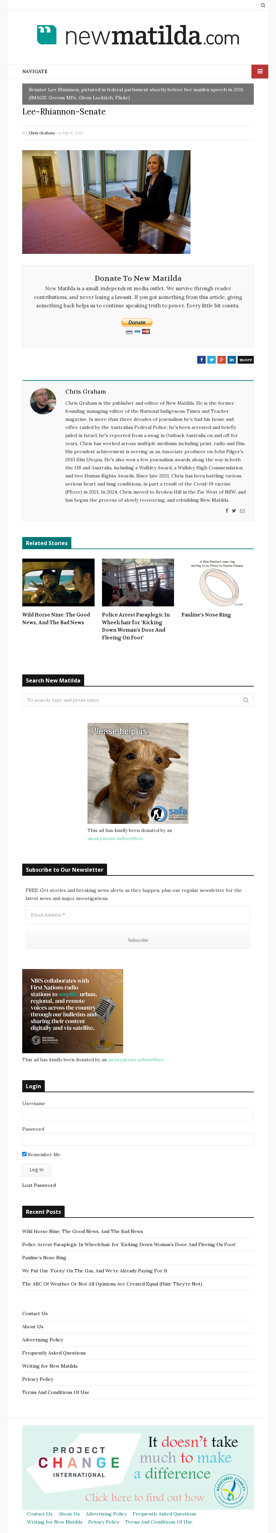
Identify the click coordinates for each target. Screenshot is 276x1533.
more (245, 360)
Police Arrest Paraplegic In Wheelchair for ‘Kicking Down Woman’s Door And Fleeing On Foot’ (136, 626)
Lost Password (39, 1185)
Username (33, 1103)
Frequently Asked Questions (54, 1353)
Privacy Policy (37, 1379)
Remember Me (44, 1155)
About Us (32, 1327)
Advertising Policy (42, 1340)
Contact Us (35, 1313)
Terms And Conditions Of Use (56, 1392)
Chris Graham (42, 132)
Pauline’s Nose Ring (206, 614)
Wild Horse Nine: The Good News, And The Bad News (56, 618)
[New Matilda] (138, 36)
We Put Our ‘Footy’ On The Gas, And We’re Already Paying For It (95, 1271)
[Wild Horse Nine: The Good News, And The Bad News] (58, 582)
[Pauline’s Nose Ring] (217, 582)
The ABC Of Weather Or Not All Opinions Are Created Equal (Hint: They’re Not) (112, 1284)
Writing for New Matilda (49, 1366)
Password (33, 1129)
